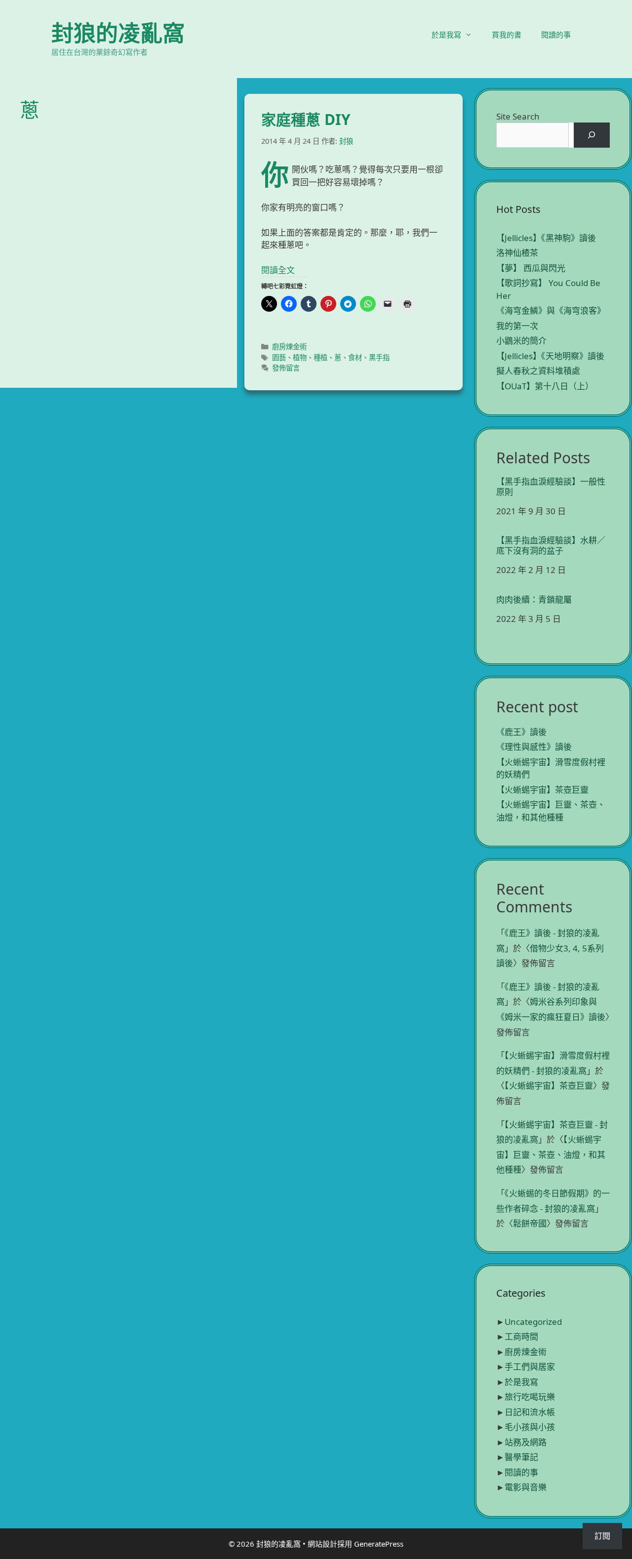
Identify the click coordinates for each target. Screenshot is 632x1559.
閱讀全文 (278, 270)
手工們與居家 (530, 1366)
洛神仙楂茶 (517, 252)
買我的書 (506, 35)
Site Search (518, 116)
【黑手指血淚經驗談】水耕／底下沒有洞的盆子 (550, 545)
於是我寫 (446, 35)
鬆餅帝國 (530, 1223)
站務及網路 (526, 1442)
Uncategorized (533, 1321)
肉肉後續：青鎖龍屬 (534, 600)
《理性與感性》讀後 (534, 746)
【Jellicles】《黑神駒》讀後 (546, 238)
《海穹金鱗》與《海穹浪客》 (550, 310)
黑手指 (379, 357)
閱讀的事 (556, 35)
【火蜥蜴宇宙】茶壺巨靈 (542, 789)
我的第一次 (517, 325)
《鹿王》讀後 (521, 732)
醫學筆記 (521, 1457)
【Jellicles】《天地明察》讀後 (550, 356)
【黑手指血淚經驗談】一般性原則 (550, 487)
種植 (320, 357)
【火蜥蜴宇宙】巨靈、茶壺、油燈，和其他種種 (550, 1154)
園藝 (279, 357)
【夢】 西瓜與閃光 (530, 268)
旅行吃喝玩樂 (530, 1396)
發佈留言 (286, 367)
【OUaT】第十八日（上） (544, 386)
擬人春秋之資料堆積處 (538, 370)
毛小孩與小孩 (530, 1427)
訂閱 (602, 1535)
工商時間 (521, 1336)
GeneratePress (378, 1544)
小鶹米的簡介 (521, 340)
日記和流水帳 (530, 1412)
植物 (300, 357)
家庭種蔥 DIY (306, 119)
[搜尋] (592, 135)
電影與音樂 (526, 1487)
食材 (355, 357)
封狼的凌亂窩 (118, 33)
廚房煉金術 (289, 346)
